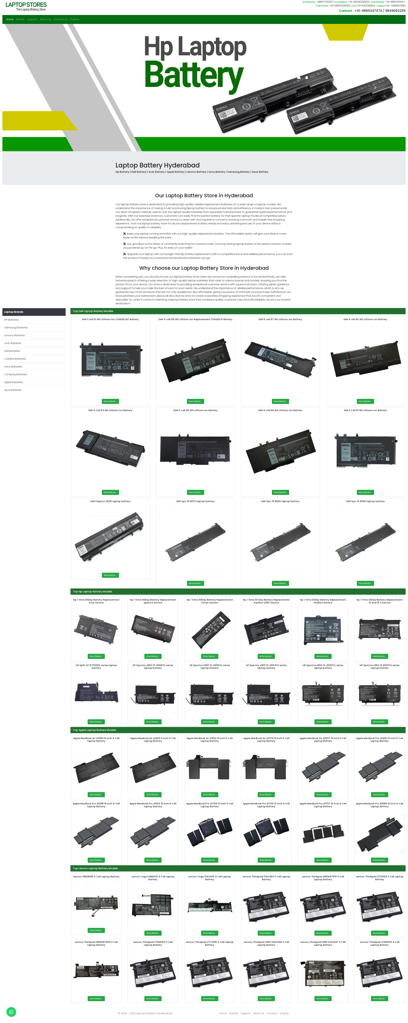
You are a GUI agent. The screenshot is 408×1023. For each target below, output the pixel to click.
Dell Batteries (12, 351)
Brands (20, 19)
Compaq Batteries (15, 374)
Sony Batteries (13, 366)
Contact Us (61, 19)
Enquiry (74, 19)
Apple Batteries (13, 382)
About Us (45, 19)
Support (32, 19)
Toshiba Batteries (15, 359)
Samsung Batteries (16, 327)
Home (10, 19)
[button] (32, 87)
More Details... (110, 401)
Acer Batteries (12, 343)
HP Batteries (11, 320)
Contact (272, 1013)
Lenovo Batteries (14, 335)
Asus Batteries (13, 390)
